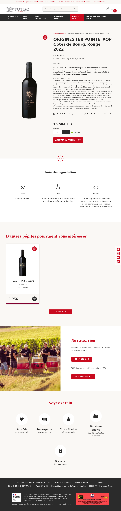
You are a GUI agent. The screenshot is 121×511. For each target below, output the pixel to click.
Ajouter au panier (65, 140)
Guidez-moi (75, 17)
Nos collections (41, 17)
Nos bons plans (58, 17)
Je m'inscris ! (82, 359)
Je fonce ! (60, 312)
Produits (63, 33)
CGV (93, 483)
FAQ (49, 483)
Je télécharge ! (83, 377)
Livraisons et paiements (63, 483)
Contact (100, 483)
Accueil (56, 33)
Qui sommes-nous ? (25, 483)
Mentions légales (82, 483)
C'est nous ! (13, 17)
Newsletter (40, 483)
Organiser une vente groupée (96, 17)
